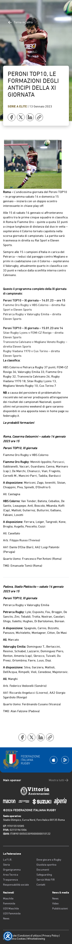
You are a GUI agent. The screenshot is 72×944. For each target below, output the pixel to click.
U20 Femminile (12, 913)
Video (55, 903)
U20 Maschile (11, 908)
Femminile (9, 903)
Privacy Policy (50, 935)
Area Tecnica (10, 874)
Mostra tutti (56, 780)
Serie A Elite (18, 106)
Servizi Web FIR (45, 879)
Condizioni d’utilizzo (29, 935)
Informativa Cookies (14, 938)
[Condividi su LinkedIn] (30, 117)
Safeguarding (44, 874)
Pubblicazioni (60, 908)
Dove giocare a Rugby (48, 859)
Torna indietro (23, 22)
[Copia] (39, 117)
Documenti (42, 869)
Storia (6, 864)
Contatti (40, 884)
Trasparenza (10, 879)
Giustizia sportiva (46, 864)
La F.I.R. (7, 859)
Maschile (8, 898)
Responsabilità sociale (16, 884)
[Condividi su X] (21, 117)
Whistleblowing (36, 938)
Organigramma (12, 869)
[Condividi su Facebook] (11, 117)
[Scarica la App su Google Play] (65, 760)
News (6, 918)
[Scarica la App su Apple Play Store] (53, 760)
